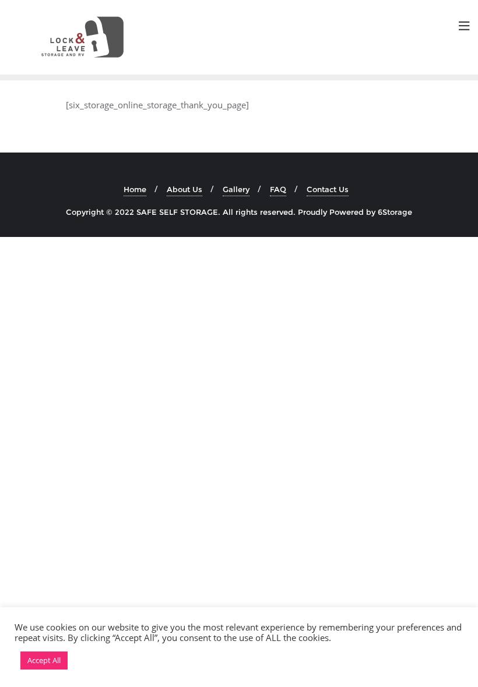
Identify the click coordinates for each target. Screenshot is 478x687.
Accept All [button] (44, 660)
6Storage (395, 212)
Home (135, 189)
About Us (184, 189)
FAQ (278, 189)
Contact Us (328, 189)
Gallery (236, 189)
